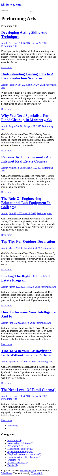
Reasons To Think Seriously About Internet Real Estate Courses (28, 159)
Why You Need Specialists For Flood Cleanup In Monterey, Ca (26, 118)
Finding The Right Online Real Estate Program (25, 278)
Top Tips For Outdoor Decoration (28, 241)
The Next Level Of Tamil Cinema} (28, 390)
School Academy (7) (17, 462)
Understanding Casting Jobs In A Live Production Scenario (27, 76)
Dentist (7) (12, 465)
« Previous (12, 425)
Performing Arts (9, 46)
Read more (6, 67)
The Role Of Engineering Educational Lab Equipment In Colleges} (26, 203)
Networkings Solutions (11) (20, 443)
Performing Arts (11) (17, 446)
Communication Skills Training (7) (24, 457)
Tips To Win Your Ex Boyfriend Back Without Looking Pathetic (26, 353)
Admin (4, 43)
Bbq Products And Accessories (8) (24, 454)
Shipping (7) (13, 459)
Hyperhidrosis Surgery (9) (20, 451)
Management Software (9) (20, 448)
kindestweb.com (11, 4)
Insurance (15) (14, 440)
